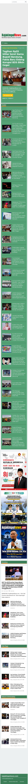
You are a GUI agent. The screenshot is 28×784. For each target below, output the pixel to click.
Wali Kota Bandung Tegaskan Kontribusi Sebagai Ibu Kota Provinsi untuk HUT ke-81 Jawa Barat (19, 175)
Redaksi (5, 781)
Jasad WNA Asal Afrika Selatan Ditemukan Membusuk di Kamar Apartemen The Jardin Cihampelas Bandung (18, 361)
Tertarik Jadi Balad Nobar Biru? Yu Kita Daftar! (17, 317)
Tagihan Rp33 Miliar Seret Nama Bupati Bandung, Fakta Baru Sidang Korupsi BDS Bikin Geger (13, 58)
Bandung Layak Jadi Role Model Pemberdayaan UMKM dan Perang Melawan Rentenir (18, 216)
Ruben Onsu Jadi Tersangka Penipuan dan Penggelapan (18, 326)
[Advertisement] (14, 19)
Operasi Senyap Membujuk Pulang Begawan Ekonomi (17, 165)
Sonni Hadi (5, 591)
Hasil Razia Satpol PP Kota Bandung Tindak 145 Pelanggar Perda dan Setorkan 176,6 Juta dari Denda (18, 154)
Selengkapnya (7, 95)
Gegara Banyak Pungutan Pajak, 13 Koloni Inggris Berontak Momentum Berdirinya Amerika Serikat (19, 349)
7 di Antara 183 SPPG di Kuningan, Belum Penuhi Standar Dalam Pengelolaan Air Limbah (19, 142)
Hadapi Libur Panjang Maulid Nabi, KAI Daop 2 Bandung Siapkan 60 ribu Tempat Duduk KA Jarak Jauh (19, 418)
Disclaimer (22, 781)
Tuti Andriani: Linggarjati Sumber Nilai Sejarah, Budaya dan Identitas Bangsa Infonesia (18, 261)
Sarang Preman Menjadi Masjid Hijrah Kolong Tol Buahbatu (18, 195)
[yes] (26, 2)
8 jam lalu (12, 591)
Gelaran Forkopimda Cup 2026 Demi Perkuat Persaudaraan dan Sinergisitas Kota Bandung (18, 373)
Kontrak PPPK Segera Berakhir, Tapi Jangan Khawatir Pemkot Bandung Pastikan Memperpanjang (18, 284)
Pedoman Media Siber (13, 781)
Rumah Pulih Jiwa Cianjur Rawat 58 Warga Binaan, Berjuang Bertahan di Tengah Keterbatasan (18, 337)
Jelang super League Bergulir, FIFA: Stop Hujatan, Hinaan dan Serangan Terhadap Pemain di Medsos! (18, 306)
